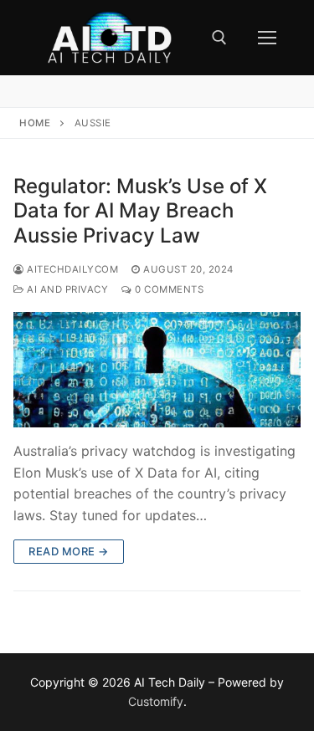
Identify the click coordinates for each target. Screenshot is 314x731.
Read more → (68, 551)
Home (34, 123)
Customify (155, 701)
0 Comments (167, 289)
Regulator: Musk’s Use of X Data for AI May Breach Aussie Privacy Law (140, 210)
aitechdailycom (71, 269)
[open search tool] (219, 37)
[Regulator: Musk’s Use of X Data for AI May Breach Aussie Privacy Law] (157, 369)
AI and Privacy (66, 289)
